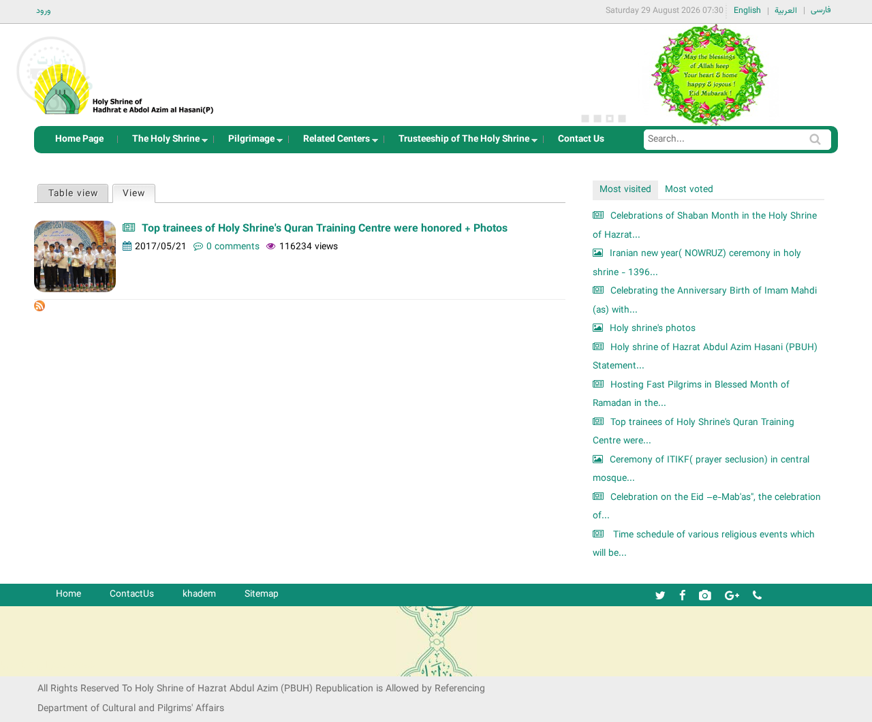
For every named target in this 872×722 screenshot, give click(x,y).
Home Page (79, 139)
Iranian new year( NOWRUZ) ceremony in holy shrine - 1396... (697, 263)
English (747, 11)
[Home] (124, 71)
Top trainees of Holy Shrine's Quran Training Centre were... (693, 432)
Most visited (625, 190)
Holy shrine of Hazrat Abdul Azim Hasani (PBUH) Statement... (705, 357)
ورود (43, 11)
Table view (73, 194)
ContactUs (132, 594)
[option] (708, 75)
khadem (199, 594)
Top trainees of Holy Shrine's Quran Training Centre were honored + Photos (325, 229)
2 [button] (597, 118)
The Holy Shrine (162, 142)
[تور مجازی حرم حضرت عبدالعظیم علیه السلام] (54, 111)
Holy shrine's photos (653, 328)
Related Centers (332, 142)
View (139, 194)
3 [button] (610, 118)
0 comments (233, 247)
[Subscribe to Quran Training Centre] (39, 309)
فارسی (821, 10)
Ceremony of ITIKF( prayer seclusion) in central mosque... (701, 469)
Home (68, 594)
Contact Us (581, 139)
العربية (786, 11)
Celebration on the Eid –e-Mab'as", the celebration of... (707, 507)
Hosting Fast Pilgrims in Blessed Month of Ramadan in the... (691, 394)
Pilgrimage (247, 142)
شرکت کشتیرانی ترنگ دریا (47, 665)
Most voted (689, 190)
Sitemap (262, 594)
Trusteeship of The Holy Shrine (459, 142)
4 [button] (622, 118)
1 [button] (585, 118)
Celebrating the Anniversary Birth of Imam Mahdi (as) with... (705, 300)
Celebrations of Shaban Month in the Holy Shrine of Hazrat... (705, 225)
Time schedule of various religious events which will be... (704, 544)
